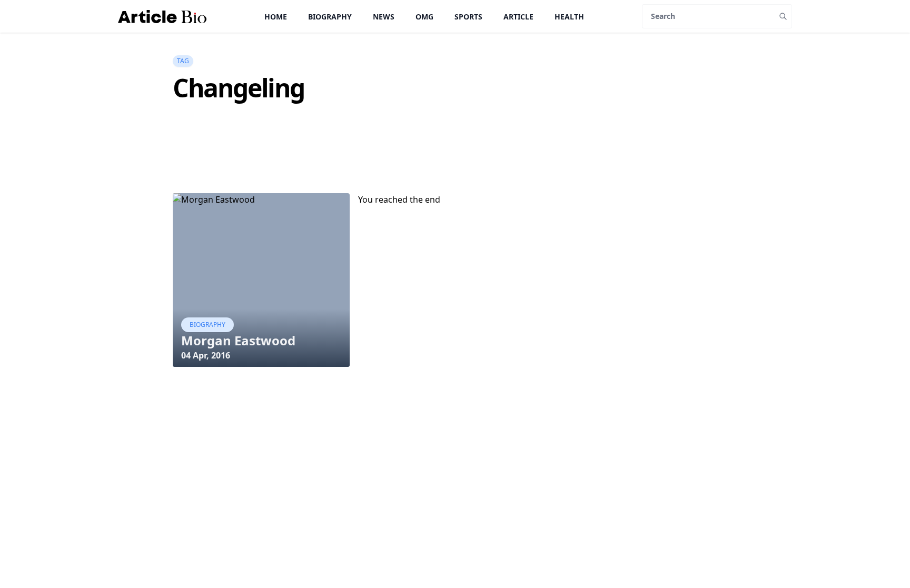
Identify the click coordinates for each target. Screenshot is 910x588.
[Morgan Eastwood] (261, 280)
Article (518, 17)
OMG (424, 17)
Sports (468, 17)
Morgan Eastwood (238, 340)
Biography (330, 17)
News (383, 17)
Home (275, 17)
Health (569, 17)
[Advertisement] (364, 166)
